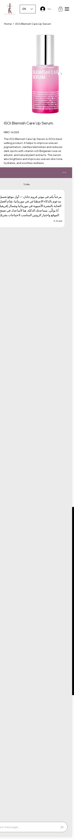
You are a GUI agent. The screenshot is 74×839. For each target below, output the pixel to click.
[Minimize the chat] (64, 173)
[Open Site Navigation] (67, 9)
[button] (60, 8)
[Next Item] (61, 74)
